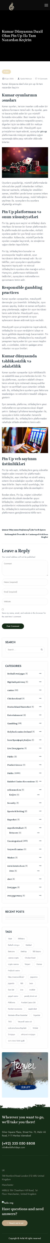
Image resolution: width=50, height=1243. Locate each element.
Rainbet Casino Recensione (21, 781)
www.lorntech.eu (16, 866)
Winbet (11, 857)
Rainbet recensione (15, 1009)
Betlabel (29, 945)
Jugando (11, 983)
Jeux (11, 871)
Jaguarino (33, 977)
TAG (10, 1021)
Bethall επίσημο (13, 945)
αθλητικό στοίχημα (28, 1034)
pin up (43, 131)
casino (10, 690)
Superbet (12, 819)
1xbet (10, 938)
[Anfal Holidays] (11, 9)
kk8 (22, 983)
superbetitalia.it (15, 828)
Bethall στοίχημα (16, 673)
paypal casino (13, 996)
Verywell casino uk (25, 1021)
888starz (21, 938)
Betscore (13, 833)
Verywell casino (15, 849)
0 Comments (42, 78)
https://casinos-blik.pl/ (16, 977)
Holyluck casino (14, 970)
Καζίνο (12, 795)
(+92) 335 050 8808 (18, 1143)
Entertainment (15, 715)
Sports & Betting (15, 811)
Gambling (12, 723)
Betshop (24, 951)
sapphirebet (32, 1009)
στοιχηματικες (14, 895)
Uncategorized (14, 841)
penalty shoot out (30, 996)
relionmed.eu (14, 790)
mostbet (32, 989)
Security (11, 803)
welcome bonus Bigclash (17, 1028)
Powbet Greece (14, 765)
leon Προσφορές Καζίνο (19, 740)
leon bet (11, 989)
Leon (31, 983)
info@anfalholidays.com (13, 1147)
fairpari (27, 964)
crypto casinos (13, 964)
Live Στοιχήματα (15, 748)
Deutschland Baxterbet (19, 707)
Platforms (11, 1002)
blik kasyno (37, 951)
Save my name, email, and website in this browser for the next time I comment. (24, 615)
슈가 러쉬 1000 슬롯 (16, 1041)
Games (39, 964)
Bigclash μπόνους (16, 682)
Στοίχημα (12, 887)
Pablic (10, 756)
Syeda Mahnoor (26, 78)
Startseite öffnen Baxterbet (17, 1015)
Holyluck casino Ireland (19, 732)
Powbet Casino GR (28, 1002)
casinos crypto (13, 958)
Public (6, 71)
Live (21, 989)
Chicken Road (14, 698)
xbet (9, 879)
